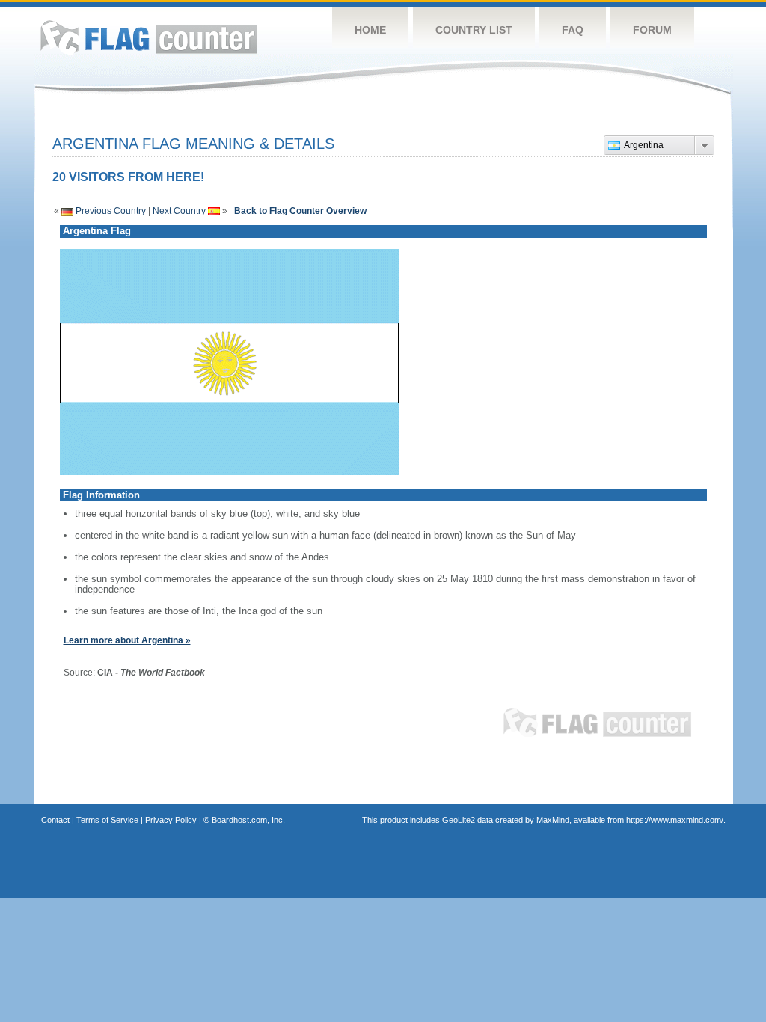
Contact (55, 820)
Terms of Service (107, 820)
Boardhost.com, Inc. (248, 820)
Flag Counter (148, 37)
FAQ (572, 30)
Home (370, 30)
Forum (652, 30)
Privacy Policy (171, 820)
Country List (473, 30)
